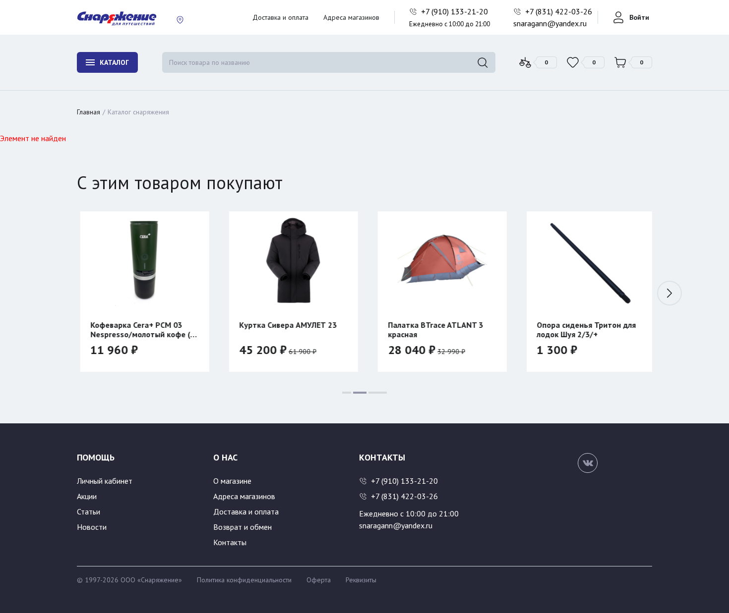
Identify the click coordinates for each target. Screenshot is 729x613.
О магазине (232, 481)
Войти (639, 17)
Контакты (229, 542)
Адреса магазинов (351, 17)
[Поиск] (482, 62)
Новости (92, 527)
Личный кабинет (104, 481)
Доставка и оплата (280, 17)
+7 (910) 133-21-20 (455, 11)
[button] (669, 293)
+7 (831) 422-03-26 (559, 11)
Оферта (318, 579)
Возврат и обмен (242, 527)
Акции (87, 496)
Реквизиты (361, 579)
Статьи (88, 511)
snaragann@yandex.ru (550, 23)
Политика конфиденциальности (244, 579)
